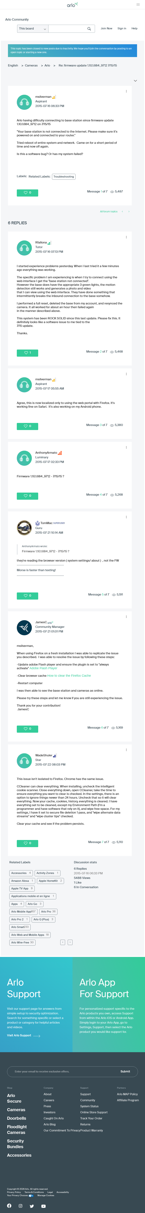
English (13, 65)
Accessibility (63, 1192)
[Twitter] (32, 1206)
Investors (49, 1112)
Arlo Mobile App (21, 911)
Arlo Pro (46, 911)
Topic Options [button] (135, 81)
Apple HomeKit (48, 881)
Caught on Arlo (54, 1118)
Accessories (19, 873)
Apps (14, 904)
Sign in (122, 28)
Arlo (47, 65)
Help (134, 28)
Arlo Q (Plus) (41, 919)
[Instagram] (20, 1206)
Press (47, 1106)
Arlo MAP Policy (127, 1094)
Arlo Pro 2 (17, 919)
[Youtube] (43, 1206)
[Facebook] (9, 1206)
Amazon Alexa (20, 881)
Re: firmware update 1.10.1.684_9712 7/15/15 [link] (88, 65)
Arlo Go (32, 904)
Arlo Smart (17, 927)
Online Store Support (94, 1112)
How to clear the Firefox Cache (69, 675)
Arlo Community (16, 19)
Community (87, 1100)
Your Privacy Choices (17, 1196)
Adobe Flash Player (43, 668)
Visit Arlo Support (19, 1035)
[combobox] (71, 29)
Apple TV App (19, 888)
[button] (126, 91)
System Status (89, 1106)
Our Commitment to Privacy (62, 1130)
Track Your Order (91, 1118)
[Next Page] (70, 942)
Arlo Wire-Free (20, 942)
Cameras (31, 65)
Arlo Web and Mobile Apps (27, 935)
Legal (50, 1192)
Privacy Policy (14, 1192)
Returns (85, 1124)
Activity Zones (45, 873)
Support (85, 1094)
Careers (49, 1100)
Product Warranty (91, 1130)
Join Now (106, 28)
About (47, 1094)
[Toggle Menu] (138, 4)
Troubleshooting (64, 176)
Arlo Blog (50, 1124)
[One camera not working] (129, 211)
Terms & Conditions (34, 1192)
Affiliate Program (128, 1100)
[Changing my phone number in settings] (123, 211)
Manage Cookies (45, 1196)
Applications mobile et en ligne (30, 896)
